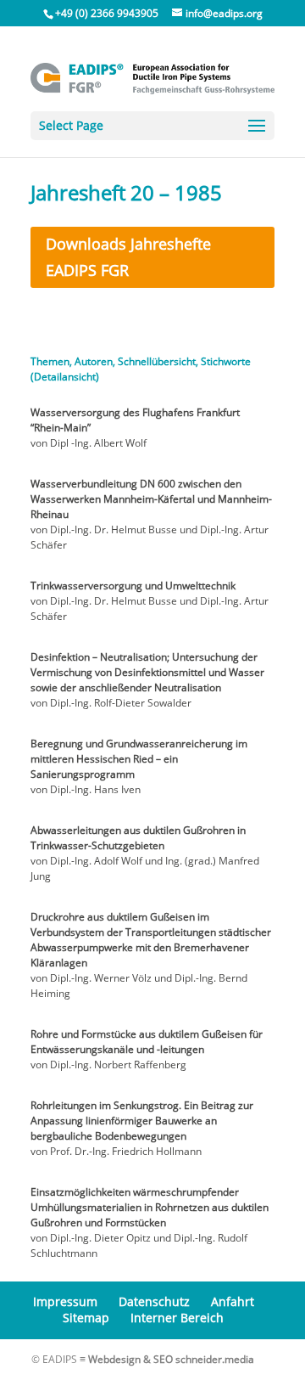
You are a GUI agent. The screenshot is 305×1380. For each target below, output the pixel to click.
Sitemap (86, 1318)
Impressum (65, 1301)
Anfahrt (232, 1301)
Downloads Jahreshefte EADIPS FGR (128, 257)
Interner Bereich (177, 1318)
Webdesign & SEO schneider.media (171, 1359)
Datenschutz (154, 1301)
